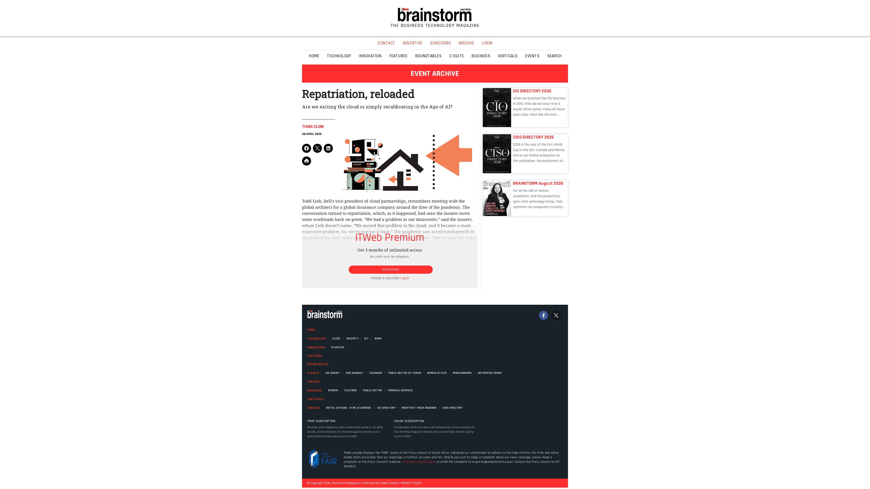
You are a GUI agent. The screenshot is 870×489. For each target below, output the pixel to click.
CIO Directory (386, 408)
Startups (337, 347)
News (378, 338)
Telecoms (350, 390)
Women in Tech (437, 373)
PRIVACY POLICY (411, 483)
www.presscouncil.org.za (419, 462)
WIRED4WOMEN (462, 373)
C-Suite (313, 373)
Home (311, 330)
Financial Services (400, 390)
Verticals (315, 399)
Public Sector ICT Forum (404, 373)
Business (314, 390)
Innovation (316, 347)
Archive (313, 382)
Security (352, 338)
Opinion (333, 390)
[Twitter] (556, 315)
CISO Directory (453, 408)
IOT (366, 338)
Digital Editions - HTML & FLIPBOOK (348, 408)
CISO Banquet (355, 373)
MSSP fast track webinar (419, 408)
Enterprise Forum (490, 373)
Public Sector (372, 390)
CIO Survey (333, 373)
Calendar (376, 373)
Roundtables (317, 364)
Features (314, 356)
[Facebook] (543, 315)
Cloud (336, 338)
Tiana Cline (313, 126)
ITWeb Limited (389, 483)
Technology (316, 339)
